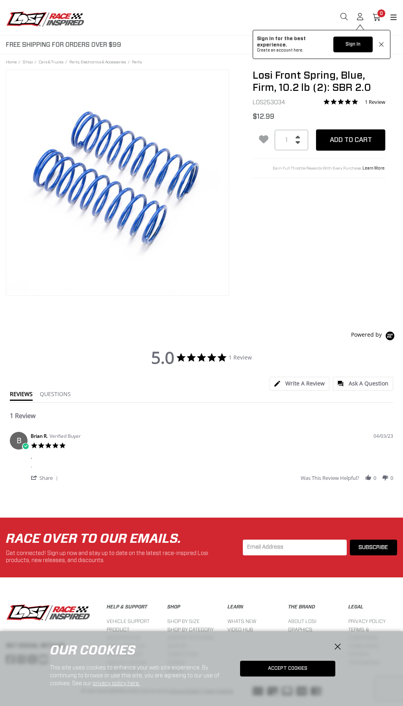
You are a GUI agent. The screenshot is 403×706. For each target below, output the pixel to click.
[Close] (337, 647)
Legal (355, 607)
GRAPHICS (300, 629)
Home (11, 61)
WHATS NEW (241, 621)
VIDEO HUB (240, 629)
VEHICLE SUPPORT (128, 621)
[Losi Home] (45, 19)
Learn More (373, 168)
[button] (46, 477)
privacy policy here (116, 683)
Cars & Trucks (51, 61)
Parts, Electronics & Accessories (97, 61)
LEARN (235, 607)
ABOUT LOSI (302, 621)
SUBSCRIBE (373, 547)
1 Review (375, 102)
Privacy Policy (367, 621)
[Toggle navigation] (389, 17)
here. (298, 50)
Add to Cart (351, 139)
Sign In (353, 44)
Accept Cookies (287, 668)
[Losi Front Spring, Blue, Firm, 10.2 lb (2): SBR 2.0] (117, 181)
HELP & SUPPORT (127, 607)
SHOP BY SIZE (183, 621)
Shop (27, 61)
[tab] (299, 384)
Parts (137, 61)
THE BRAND (301, 607)
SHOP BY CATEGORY (190, 629)
